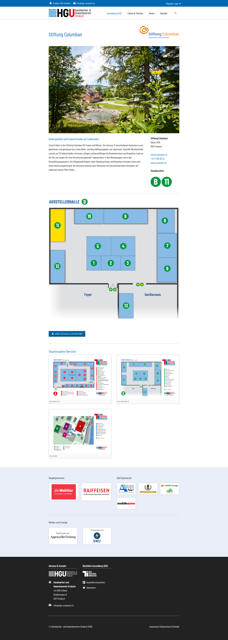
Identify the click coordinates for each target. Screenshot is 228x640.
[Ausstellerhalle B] (148, 377)
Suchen (175, 13)
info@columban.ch (159, 154)
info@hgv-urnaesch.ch (64, 605)
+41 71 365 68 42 (157, 158)
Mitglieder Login (172, 3)
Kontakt (175, 626)
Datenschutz (165, 626)
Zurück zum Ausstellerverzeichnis (68, 334)
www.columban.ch (158, 162)
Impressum (154, 626)
